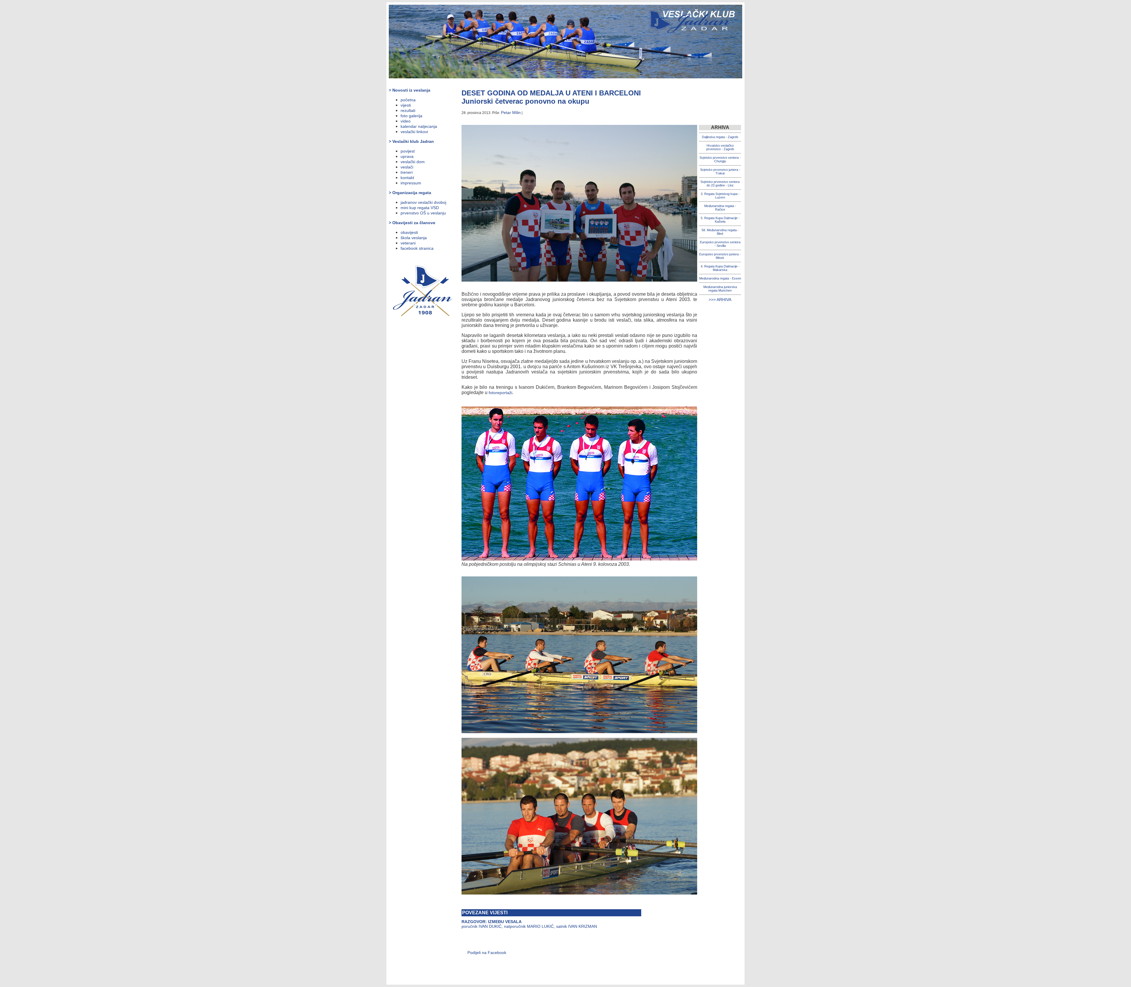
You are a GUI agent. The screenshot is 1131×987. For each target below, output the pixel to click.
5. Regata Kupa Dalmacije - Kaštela (720, 219)
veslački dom (413, 161)
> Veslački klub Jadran (411, 141)
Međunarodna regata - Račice (720, 207)
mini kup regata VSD (420, 207)
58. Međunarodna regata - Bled (720, 231)
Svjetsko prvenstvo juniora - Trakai (720, 171)
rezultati (408, 110)
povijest (408, 151)
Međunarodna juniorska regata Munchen (720, 288)
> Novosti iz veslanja (409, 90)
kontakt (407, 177)
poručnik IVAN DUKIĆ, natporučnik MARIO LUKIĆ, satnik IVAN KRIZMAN (529, 926)
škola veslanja (414, 237)
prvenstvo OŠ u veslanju (423, 213)
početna (408, 99)
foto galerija (411, 115)
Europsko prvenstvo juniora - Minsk (720, 255)
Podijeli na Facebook (486, 952)
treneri (407, 172)
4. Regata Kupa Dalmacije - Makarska (720, 268)
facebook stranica (417, 248)
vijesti (406, 105)
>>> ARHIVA (720, 299)
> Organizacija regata (410, 192)
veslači (407, 167)
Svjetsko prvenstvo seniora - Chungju (720, 159)
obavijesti (409, 232)
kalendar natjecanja (419, 126)
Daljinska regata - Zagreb (720, 137)
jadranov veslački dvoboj (423, 202)
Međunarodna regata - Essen (720, 278)
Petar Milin (511, 112)
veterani (408, 243)
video (406, 121)
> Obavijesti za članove (412, 222)
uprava (407, 156)
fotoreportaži (500, 392)
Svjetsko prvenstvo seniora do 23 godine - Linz (720, 183)
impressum (411, 183)
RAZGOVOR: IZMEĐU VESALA (492, 921)
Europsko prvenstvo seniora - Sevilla (720, 243)
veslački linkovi (414, 131)
